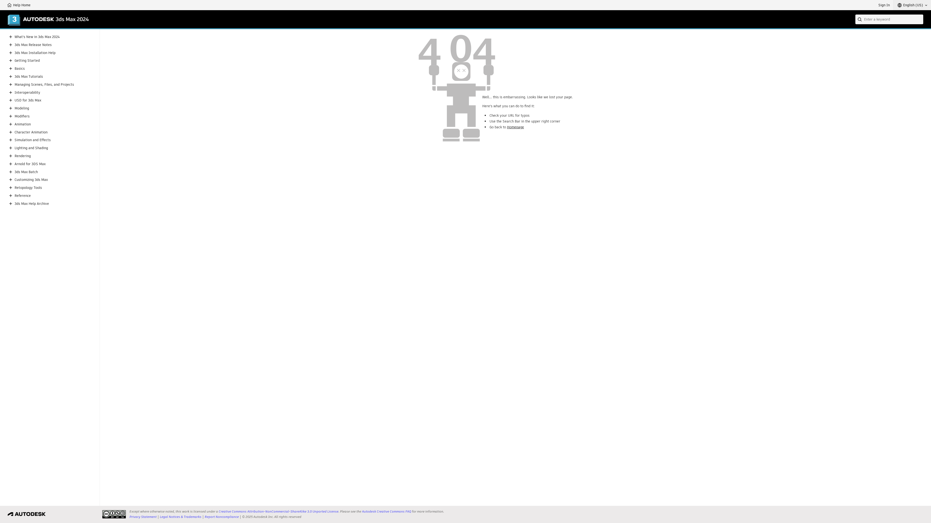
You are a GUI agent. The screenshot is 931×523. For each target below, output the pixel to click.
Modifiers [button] (22, 116)
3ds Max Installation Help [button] (35, 53)
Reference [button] (23, 196)
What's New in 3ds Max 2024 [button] (37, 37)
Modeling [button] (22, 108)
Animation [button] (23, 124)
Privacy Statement (143, 517)
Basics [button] (20, 69)
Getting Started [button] (27, 61)
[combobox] (889, 19)
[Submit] (860, 19)
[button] (912, 5)
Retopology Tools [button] (28, 188)
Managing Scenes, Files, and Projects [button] (44, 85)
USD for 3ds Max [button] (28, 100)
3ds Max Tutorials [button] (29, 77)
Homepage (515, 127)
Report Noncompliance (222, 517)
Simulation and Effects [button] (33, 140)
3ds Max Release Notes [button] (33, 45)
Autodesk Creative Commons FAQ (386, 511)
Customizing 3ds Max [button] (31, 180)
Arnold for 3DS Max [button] (30, 164)
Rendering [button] (23, 156)
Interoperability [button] (27, 93)
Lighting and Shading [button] (31, 148)
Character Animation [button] (31, 132)
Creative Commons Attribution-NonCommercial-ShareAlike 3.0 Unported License (278, 511)
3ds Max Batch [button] (26, 172)
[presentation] (114, 514)
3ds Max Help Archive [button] (32, 204)
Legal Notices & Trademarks (180, 517)
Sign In (884, 5)
